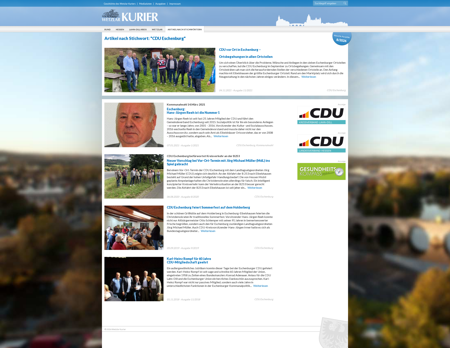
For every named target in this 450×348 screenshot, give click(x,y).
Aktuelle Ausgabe (342, 38)
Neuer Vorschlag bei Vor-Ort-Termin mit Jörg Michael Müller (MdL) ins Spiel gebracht (218, 160)
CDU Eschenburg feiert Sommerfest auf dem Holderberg (208, 207)
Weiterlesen (308, 76)
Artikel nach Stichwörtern (185, 29)
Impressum (175, 3)
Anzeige (342, 104)
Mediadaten (145, 3)
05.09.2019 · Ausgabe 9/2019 (183, 248)
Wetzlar (157, 29)
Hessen (120, 29)
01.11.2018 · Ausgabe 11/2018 (183, 299)
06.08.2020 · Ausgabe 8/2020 (183, 196)
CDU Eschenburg (336, 90)
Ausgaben (160, 3)
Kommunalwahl (264, 145)
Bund (107, 29)
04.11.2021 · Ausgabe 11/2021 (235, 90)
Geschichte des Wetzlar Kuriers (120, 3)
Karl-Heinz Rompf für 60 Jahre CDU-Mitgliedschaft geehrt (189, 260)
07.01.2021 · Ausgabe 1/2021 (183, 145)
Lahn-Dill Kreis (138, 29)
